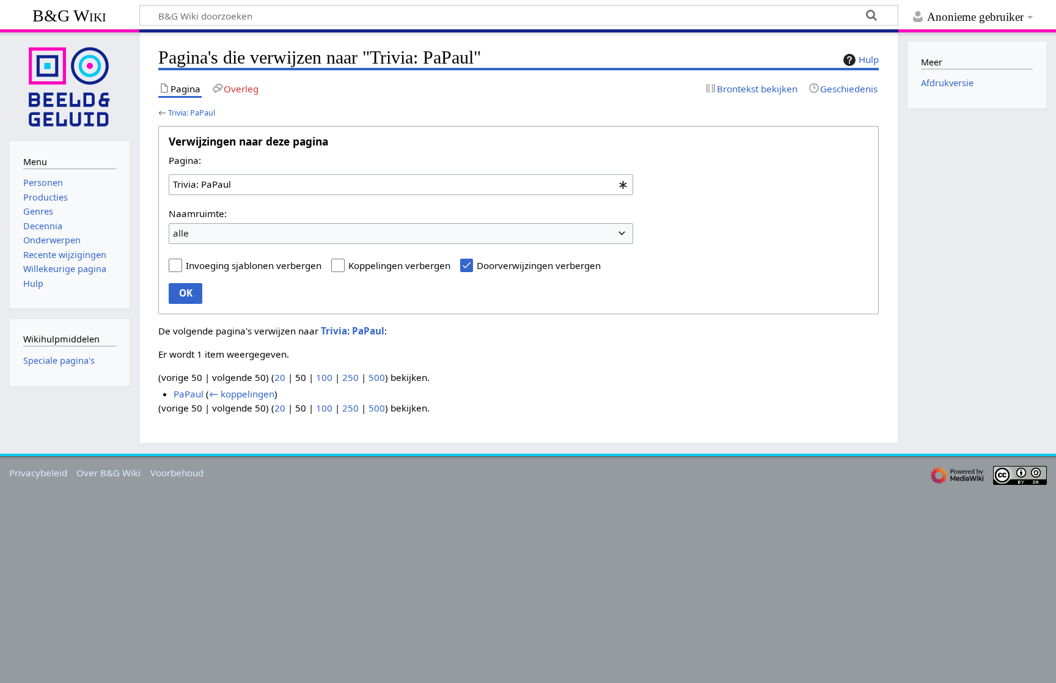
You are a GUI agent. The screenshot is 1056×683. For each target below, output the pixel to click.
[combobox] (401, 184)
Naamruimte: (198, 213)
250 (350, 377)
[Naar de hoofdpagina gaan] (69, 85)
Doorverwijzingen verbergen (539, 265)
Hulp (869, 59)
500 (377, 377)
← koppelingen (241, 394)
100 (324, 377)
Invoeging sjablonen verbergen (253, 265)
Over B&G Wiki (108, 473)
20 (279, 377)
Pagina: (185, 160)
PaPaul (189, 394)
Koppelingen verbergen (399, 265)
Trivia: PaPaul (191, 112)
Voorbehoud (177, 473)
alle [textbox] (181, 233)
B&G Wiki (69, 15)
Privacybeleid (38, 473)
